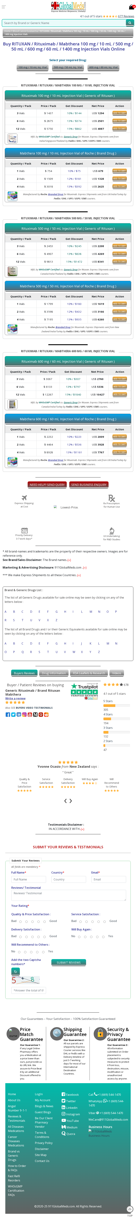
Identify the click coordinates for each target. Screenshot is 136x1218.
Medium (71, 1127)
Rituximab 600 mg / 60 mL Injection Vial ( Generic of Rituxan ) (68, 362)
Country (57, 872)
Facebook (72, 1095)
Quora (70, 1134)
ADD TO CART (119, 113)
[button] (68, 930)
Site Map (41, 1155)
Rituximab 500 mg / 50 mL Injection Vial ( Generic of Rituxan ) (68, 229)
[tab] (24, 673)
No (73, 936)
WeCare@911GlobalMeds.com (108, 1120)
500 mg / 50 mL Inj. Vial (68, 67)
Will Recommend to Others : (30, 945)
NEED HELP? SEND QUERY (47, 485)
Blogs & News (44, 1106)
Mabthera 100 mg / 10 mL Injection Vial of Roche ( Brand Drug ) (68, 153)
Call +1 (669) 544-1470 (105, 1095)
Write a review (15, 698)
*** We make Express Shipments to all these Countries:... (40, 575)
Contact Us (42, 1161)
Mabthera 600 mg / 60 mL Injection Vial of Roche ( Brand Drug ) (68, 419)
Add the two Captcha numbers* (26, 962)
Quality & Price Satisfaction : (31, 914)
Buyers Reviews (24, 673)
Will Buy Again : (81, 929)
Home (7, 31)
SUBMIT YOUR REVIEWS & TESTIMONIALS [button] (68, 847)
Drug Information (54, 673)
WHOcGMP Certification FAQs (16, 1190)
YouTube (72, 1121)
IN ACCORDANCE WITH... (66, 827)
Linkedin (71, 1108)
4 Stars (108, 714)
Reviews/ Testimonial (26, 888)
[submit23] (130, 23)
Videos (116, 673)
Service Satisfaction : (85, 914)
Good (53, 921)
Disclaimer (42, 1149)
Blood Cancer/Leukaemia (26, 31)
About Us (14, 1100)
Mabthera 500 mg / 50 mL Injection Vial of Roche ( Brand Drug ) (68, 286)
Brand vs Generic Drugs (14, 1155)
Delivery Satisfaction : (26, 929)
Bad (13, 921)
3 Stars (108, 728)
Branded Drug (55, 194)
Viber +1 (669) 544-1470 (106, 1113)
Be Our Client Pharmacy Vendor (44, 1122)
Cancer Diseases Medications (16, 1141)
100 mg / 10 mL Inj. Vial (32, 67)
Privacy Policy (44, 1143)
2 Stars (108, 741)
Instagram (72, 1114)
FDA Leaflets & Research (89, 673)
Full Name (18, 872)
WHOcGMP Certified (49, 136)
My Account (42, 1100)
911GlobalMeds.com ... (43, 567)
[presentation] (65, 800)
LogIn (39, 1094)
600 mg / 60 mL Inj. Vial (103, 67)
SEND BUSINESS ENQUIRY (88, 485)
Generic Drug (71, 136)
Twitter (70, 1101)
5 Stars (108, 701)
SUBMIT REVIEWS (69, 963)
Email (95, 872)
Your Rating (20, 906)
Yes (110, 936)
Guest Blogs (43, 1112)
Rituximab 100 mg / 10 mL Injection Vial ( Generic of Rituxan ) (68, 96)
